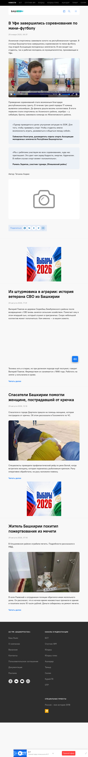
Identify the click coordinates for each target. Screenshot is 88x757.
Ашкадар (65, 3)
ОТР (47, 685)
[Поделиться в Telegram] (38, 228)
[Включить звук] (75, 359)
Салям (83, 3)
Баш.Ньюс (13, 638)
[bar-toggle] (75, 11)
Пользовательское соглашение (23, 661)
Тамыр (75, 3)
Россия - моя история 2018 (57, 705)
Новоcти (12, 3)
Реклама (12, 673)
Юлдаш (41, 3)
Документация (15, 667)
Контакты (13, 655)
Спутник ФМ (30, 3)
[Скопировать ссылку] (43, 228)
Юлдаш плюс (53, 3)
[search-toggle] (69, 11)
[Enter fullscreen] (86, 753)
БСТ (20, 3)
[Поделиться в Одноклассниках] (34, 228)
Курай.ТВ (49, 679)
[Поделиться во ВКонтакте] (29, 228)
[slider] (33, 94)
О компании (14, 644)
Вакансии (13, 649)
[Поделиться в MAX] (25, 228)
